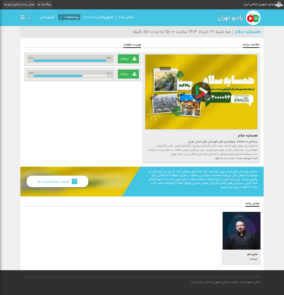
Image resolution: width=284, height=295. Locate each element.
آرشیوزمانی (47, 17)
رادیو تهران (230, 18)
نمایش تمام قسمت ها (53, 182)
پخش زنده (126, 17)
